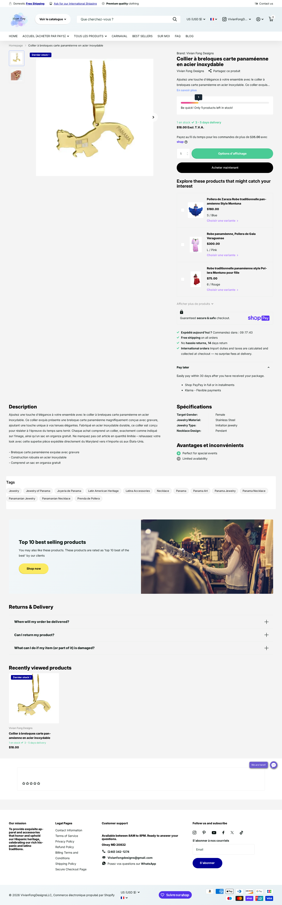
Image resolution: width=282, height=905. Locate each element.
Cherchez (174, 19)
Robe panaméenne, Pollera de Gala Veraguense (231, 236)
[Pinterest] (204, 832)
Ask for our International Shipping (75, 3)
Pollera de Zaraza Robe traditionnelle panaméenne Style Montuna (236, 201)
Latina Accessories (138, 490)
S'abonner (207, 863)
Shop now (34, 568)
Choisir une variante (221, 220)
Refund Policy (64, 847)
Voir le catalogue (51, 19)
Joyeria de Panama (69, 490)
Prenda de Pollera (88, 498)
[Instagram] (194, 832)
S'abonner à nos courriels (211, 840)
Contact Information (68, 830)
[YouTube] (214, 832)
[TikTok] (241, 832)
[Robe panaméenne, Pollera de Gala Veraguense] (196, 244)
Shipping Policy (65, 863)
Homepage (16, 45)
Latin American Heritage (103, 490)
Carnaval (119, 36)
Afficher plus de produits (194, 303)
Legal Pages (63, 823)
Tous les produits (88, 36)
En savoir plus (187, 90)
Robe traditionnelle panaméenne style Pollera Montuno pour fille (237, 270)
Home (13, 36)
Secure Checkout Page (70, 869)
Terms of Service (66, 836)
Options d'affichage (232, 153)
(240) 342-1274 (118, 851)
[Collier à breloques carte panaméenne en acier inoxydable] (34, 698)
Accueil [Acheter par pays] (44, 36)
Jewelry (14, 490)
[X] (232, 832)
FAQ (178, 36)
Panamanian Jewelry (22, 498)
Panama (181, 490)
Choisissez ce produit (183, 210)
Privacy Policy (64, 841)
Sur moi (164, 36)
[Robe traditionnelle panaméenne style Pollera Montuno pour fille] (196, 279)
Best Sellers (142, 36)
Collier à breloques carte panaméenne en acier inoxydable (30, 735)
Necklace (163, 490)
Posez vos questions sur (132, 863)
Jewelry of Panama (38, 490)
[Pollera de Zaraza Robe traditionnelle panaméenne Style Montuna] (196, 210)
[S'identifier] (260, 19)
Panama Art (200, 490)
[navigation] (16, 58)
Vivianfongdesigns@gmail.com (130, 857)
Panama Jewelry (225, 490)
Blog (189, 36)
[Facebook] (223, 832)
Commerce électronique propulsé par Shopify (84, 895)
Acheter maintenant (225, 167)
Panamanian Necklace (56, 498)
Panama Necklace (254, 490)
